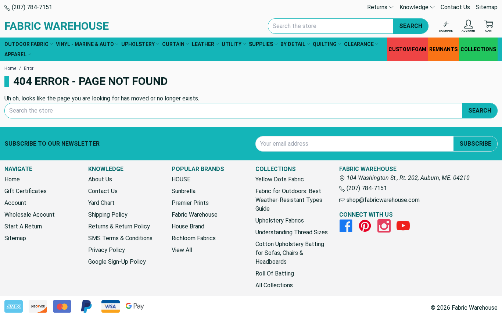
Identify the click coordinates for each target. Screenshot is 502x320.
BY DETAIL (292, 44)
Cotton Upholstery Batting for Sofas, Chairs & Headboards (289, 253)
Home (12, 179)
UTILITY (231, 44)
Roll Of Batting (274, 273)
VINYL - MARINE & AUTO (85, 44)
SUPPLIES (261, 44)
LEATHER (203, 44)
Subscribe (475, 143)
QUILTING (325, 44)
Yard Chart (101, 202)
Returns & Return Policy (119, 226)
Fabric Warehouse (195, 214)
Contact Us (455, 7)
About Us (100, 179)
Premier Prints (190, 202)
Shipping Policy (108, 214)
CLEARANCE (359, 44)
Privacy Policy (106, 249)
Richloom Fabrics (194, 238)
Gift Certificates (25, 191)
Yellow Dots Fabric (279, 179)
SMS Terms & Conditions (120, 238)
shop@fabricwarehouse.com (382, 199)
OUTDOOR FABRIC (26, 44)
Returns (378, 7)
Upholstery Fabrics (279, 220)
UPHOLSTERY (138, 44)
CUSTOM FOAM (407, 49)
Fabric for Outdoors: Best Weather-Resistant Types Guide (288, 200)
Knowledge (414, 7)
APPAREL (15, 54)
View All (182, 249)
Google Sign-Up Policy (117, 261)
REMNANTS (443, 49)
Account (15, 202)
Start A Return (23, 226)
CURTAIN (173, 44)
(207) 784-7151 (31, 7)
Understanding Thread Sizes (291, 232)
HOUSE (181, 179)
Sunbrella (184, 191)
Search (410, 25)
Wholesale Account (29, 214)
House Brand (188, 226)
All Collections (274, 285)
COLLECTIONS (478, 49)
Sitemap (487, 7)
